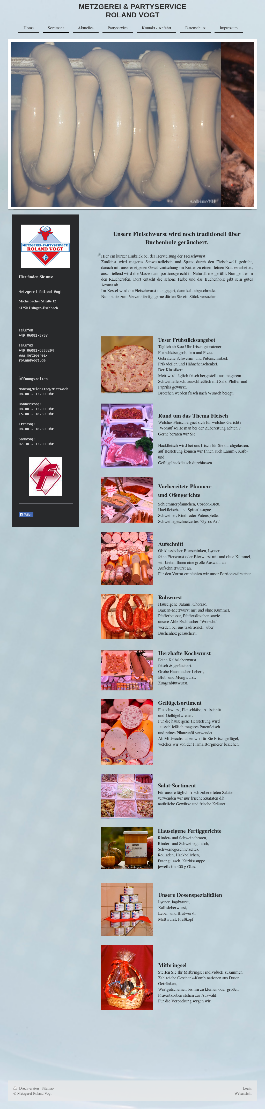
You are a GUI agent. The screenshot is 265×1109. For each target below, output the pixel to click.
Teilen (27, 514)
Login (247, 1088)
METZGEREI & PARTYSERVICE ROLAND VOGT (132, 11)
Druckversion (29, 1088)
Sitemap (48, 1088)
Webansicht (243, 1093)
